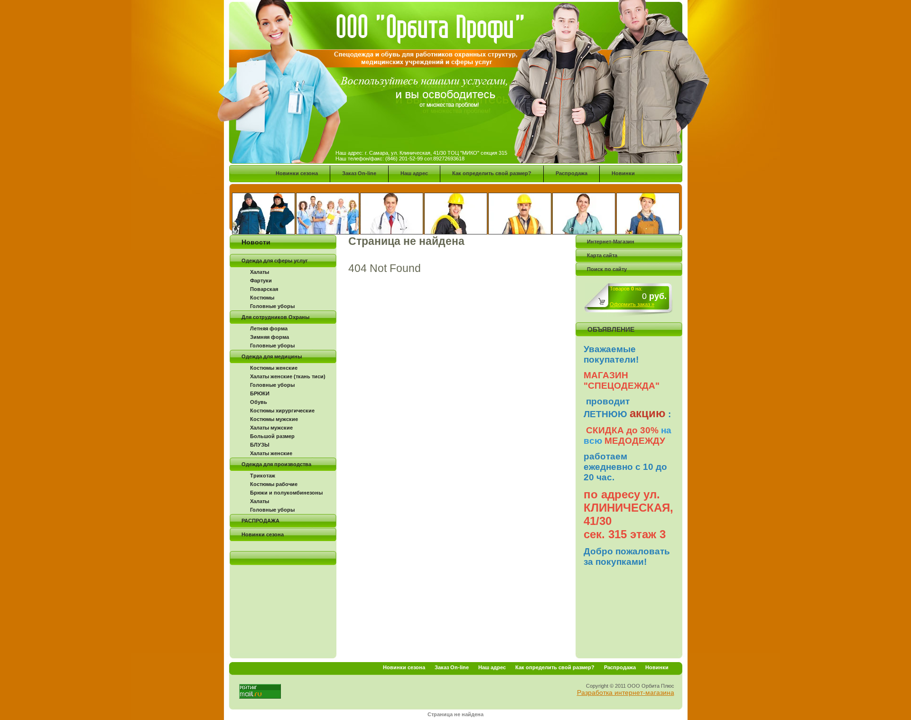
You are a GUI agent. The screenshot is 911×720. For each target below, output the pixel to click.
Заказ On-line (359, 173)
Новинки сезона (297, 173)
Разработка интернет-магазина (625, 692)
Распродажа (571, 173)
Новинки (623, 173)
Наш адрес (414, 173)
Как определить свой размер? (491, 173)
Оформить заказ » (632, 304)
